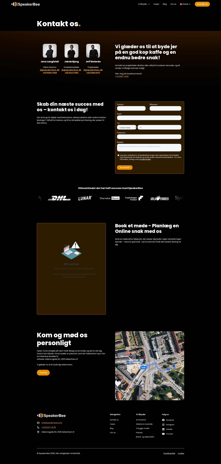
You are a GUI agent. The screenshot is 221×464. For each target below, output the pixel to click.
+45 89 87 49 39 (48, 427)
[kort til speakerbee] (149, 365)
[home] (25, 4)
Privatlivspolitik (169, 453)
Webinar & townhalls (144, 424)
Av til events (141, 420)
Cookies (181, 453)
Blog (165, 4)
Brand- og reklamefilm (145, 437)
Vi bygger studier (143, 428)
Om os (173, 4)
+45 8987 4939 (121, 76)
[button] (144, 4)
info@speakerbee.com (51, 422)
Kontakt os (202, 4)
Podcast (139, 432)
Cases (156, 4)
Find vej (43, 372)
